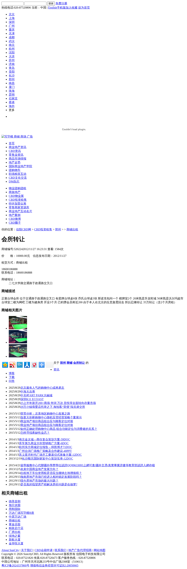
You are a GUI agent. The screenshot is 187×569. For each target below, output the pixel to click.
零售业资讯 (16, 154)
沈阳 (12, 52)
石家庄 (13, 98)
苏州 (12, 60)
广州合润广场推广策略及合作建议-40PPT (45, 450)
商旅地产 (14, 192)
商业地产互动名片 (20, 211)
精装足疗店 (16, 528)
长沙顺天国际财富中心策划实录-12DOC (47, 458)
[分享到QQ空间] (4, 364)
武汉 (12, 41)
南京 (12, 44)
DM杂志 (14, 181)
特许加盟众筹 (17, 203)
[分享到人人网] (26, 364)
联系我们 (60, 550)
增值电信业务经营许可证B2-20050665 (54, 565)
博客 (12, 373)
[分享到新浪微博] (12, 364)
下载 (12, 377)
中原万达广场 (17, 516)
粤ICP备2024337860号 (15, 565)
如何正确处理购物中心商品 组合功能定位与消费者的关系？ (58, 428)
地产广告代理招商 (80, 550)
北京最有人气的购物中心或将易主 (42, 387)
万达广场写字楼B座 (21, 512)
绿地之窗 (14, 535)
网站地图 (99, 550)
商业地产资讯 (17, 147)
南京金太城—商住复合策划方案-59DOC (44, 439)
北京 (12, 14)
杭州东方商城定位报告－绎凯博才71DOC (45, 447)
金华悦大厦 (16, 543)
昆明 (12, 94)
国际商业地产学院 (20, 166)
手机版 (61, 7)
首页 (12, 143)
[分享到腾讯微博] (19, 364)
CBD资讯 (15, 150)
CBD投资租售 (18, 199)
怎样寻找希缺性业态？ (35, 432)
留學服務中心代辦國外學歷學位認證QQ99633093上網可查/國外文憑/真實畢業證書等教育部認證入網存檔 (87, 465)
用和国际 (14, 509)
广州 (12, 25)
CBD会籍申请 (44, 550)
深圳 (12, 21)
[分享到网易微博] (34, 364)
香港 (12, 102)
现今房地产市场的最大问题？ (39, 480)
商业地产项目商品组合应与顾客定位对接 (46, 421)
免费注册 (61, 3)
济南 (12, 64)
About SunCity (10, 550)
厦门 (12, 87)
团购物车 (14, 170)
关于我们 (27, 550)
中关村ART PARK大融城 (36, 395)
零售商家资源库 (19, 207)
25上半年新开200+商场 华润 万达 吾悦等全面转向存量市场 (58, 403)
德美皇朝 (14, 501)
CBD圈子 (15, 222)
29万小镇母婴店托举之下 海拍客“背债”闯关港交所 (52, 406)
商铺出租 (72, 229)
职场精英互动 (17, 173)
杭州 (12, 48)
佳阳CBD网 (23, 229)
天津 (12, 33)
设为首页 (84, 7)
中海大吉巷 (27, 391)
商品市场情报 (17, 158)
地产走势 (14, 162)
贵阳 (12, 71)
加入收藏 (71, 7)
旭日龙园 (14, 505)
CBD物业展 (16, 195)
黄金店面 (14, 524)
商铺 (69, 362)
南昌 (12, 83)
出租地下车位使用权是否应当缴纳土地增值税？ (51, 472)
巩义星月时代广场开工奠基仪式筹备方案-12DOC (50, 454)
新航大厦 (14, 539)
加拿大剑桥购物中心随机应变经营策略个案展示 (51, 417)
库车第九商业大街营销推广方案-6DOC (44, 443)
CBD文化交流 (18, 177)
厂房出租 (14, 531)
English (52, 7)
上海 (12, 18)
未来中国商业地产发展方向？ (39, 469)
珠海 (12, 90)
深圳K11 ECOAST (32, 399)
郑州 (12, 79)
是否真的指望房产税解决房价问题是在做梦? (48, 484)
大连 (12, 56)
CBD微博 (15, 218)
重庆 (12, 29)
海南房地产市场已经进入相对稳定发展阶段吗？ (51, 476)
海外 (12, 106)
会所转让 (79, 362)
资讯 (56, 369)
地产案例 (14, 215)
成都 (12, 37)
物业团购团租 (17, 188)
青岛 (12, 67)
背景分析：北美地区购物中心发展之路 (45, 413)
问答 (12, 380)
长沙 (12, 75)
